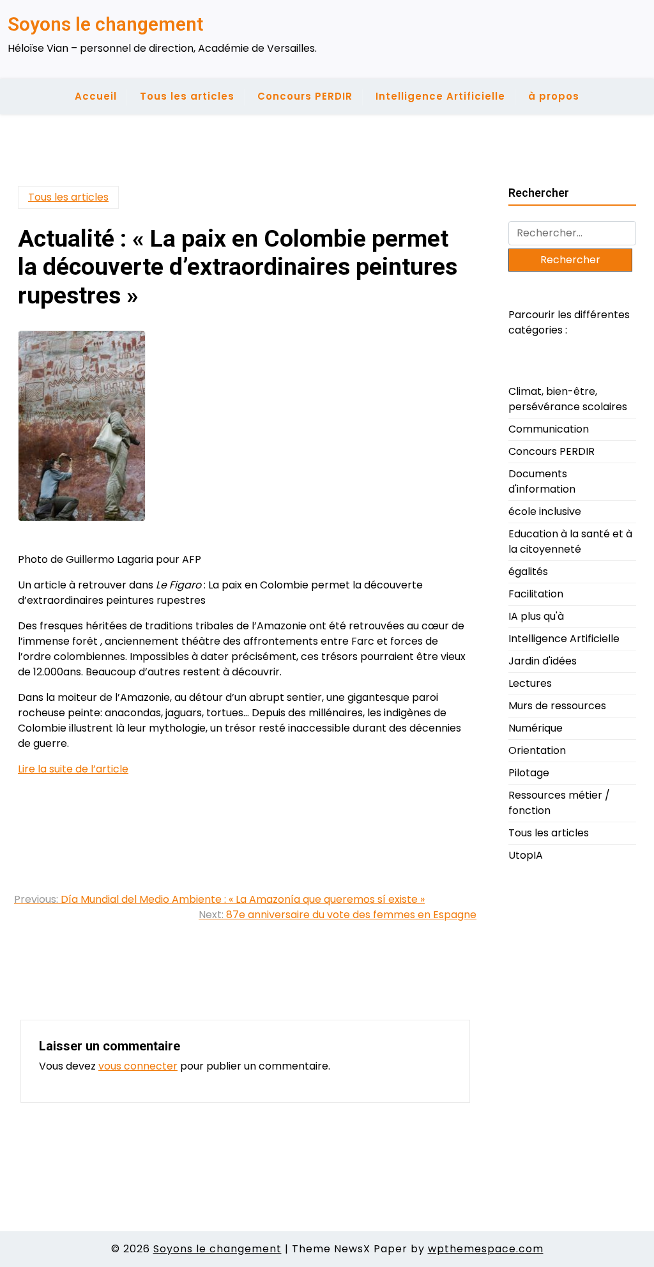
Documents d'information (541, 481)
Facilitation (535, 594)
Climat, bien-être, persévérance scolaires (567, 399)
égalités (528, 571)
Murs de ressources (557, 705)
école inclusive (544, 511)
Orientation (537, 750)
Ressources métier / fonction (559, 803)
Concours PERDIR (305, 96)
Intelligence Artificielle (440, 96)
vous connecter (138, 1066)
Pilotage (528, 772)
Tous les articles (187, 96)
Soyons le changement (105, 24)
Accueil (96, 96)
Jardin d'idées (542, 661)
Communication (548, 429)
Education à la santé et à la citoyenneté (570, 541)
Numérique (535, 728)
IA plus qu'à (536, 616)
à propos (553, 96)
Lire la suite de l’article (73, 769)
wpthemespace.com (486, 1248)
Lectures (530, 683)
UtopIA (525, 855)
